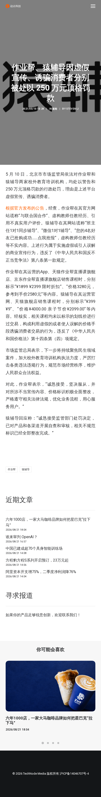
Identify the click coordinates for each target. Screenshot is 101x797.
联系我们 (69, 615)
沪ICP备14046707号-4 (74, 773)
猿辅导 (26, 469)
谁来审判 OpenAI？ (22, 537)
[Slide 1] (42, 743)
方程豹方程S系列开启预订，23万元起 (37, 560)
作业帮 (12, 469)
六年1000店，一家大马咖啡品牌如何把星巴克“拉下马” (48, 522)
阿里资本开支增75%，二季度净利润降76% (41, 572)
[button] (93, 6)
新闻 (54, 108)
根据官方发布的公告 (25, 208)
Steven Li (72, 108)
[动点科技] (13, 6)
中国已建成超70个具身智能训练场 (34, 548)
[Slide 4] (58, 743)
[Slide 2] (47, 743)
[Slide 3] (53, 743)
